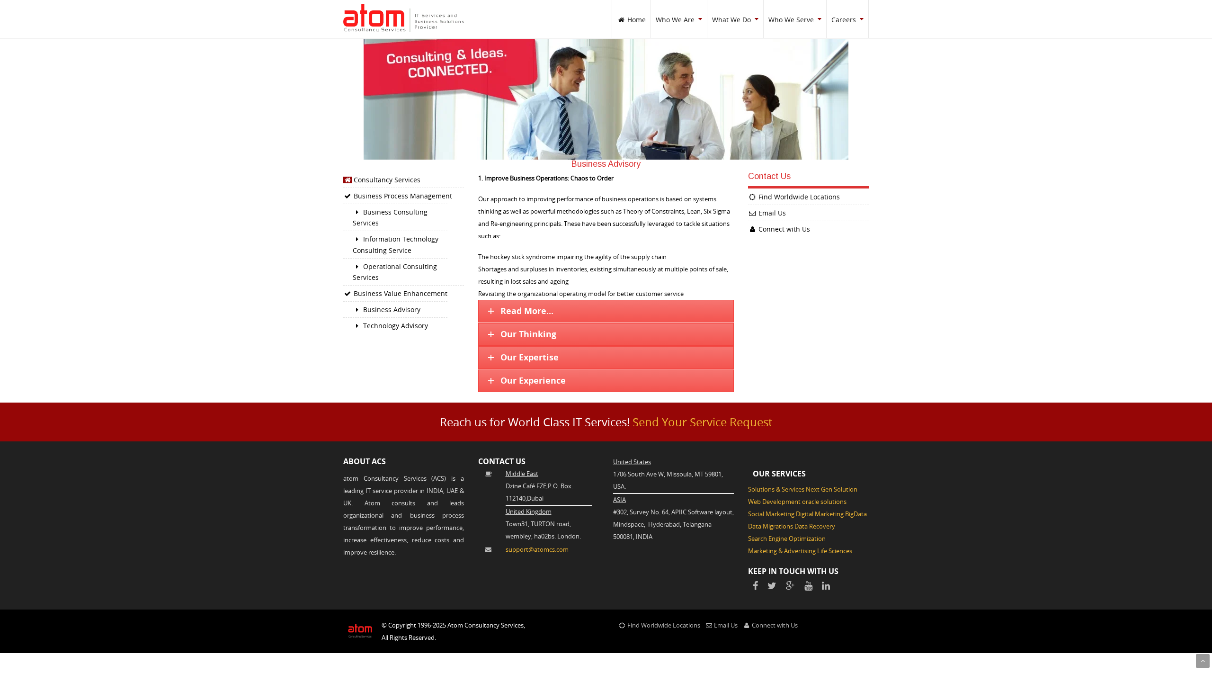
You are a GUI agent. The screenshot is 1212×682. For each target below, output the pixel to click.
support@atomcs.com (537, 549)
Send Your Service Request (702, 422)
